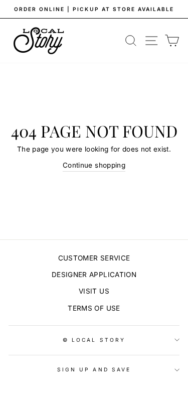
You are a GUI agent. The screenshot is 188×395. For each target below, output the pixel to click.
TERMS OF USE (94, 308)
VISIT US (94, 291)
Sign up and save (94, 369)
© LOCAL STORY (94, 340)
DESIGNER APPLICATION (94, 275)
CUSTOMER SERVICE (94, 258)
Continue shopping (94, 165)
